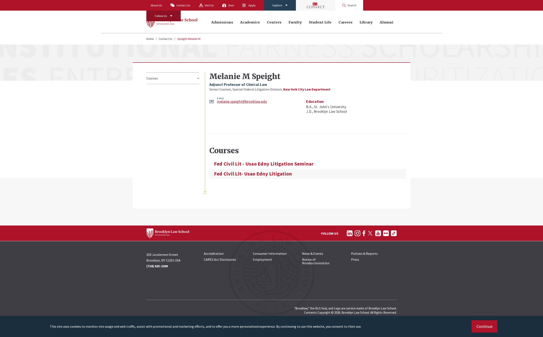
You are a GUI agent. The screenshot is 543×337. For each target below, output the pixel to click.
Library (366, 22)
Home (150, 39)
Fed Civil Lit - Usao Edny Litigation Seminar (264, 164)
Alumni (386, 22)
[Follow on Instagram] (357, 233)
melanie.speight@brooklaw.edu (242, 101)
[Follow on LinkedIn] (350, 233)
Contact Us (183, 5)
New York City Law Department (306, 89)
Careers (346, 22)
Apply (252, 5)
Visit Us (209, 5)
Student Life (320, 22)
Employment (262, 259)
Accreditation (214, 253)
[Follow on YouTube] (378, 233)
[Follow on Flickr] (386, 233)
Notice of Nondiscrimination (315, 261)
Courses (152, 78)
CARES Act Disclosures (220, 259)
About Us (156, 5)
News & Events (312, 253)
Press (355, 259)
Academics (250, 22)
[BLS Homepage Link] (172, 22)
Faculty (295, 22)
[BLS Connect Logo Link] (315, 5)
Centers (274, 22)
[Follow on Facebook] (363, 233)
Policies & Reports (364, 253)
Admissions (222, 22)
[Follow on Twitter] (370, 233)
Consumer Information (270, 253)
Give (231, 5)
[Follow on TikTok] (394, 233)
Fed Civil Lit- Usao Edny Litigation (253, 174)
